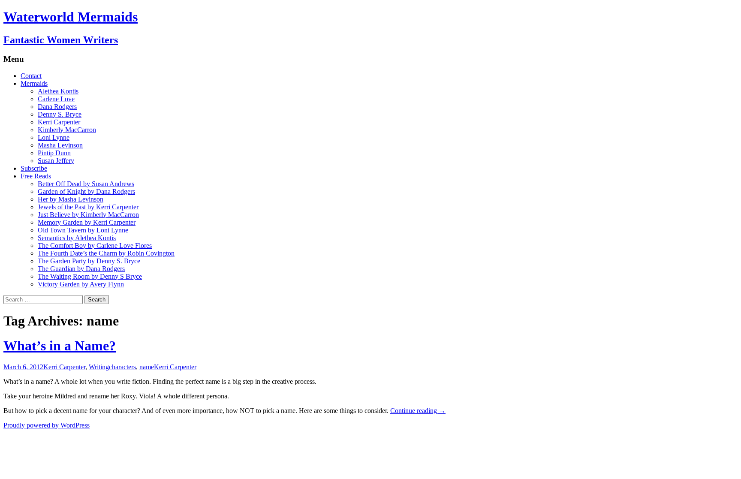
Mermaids (34, 83)
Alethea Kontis (58, 91)
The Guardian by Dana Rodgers (81, 268)
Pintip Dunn (54, 153)
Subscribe (34, 168)
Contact (31, 75)
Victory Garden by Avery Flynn (81, 284)
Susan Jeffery (56, 160)
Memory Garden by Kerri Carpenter (87, 222)
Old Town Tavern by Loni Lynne (83, 230)
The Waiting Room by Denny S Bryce (90, 276)
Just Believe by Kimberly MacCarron (88, 214)
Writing (99, 367)
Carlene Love (56, 98)
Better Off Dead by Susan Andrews (86, 183)
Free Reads (36, 176)
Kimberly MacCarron (67, 129)
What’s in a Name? (59, 345)
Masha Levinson (60, 145)
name (146, 367)
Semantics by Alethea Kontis (77, 237)
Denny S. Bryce (59, 114)
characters (122, 367)
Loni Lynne (53, 137)
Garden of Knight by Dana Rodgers (86, 191)
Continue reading (418, 410)
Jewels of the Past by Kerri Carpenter (88, 207)
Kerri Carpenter (59, 122)
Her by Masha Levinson (70, 199)
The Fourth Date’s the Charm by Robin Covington (106, 253)
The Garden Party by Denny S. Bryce (89, 261)
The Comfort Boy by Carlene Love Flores (95, 245)
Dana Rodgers (57, 106)
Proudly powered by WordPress (46, 425)
